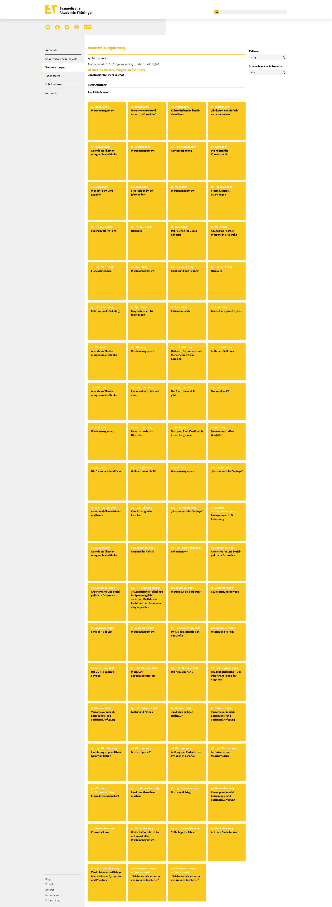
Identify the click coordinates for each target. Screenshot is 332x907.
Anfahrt (49, 889)
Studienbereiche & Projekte (61, 58)
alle (253, 72)
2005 (253, 57)
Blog (87, 26)
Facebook (57, 27)
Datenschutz (52, 900)
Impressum (52, 895)
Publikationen (53, 84)
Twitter (67, 27)
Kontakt (50, 884)
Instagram (76, 27)
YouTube (47, 27)
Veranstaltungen (55, 67)
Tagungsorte (52, 75)
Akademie (51, 50)
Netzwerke (51, 93)
